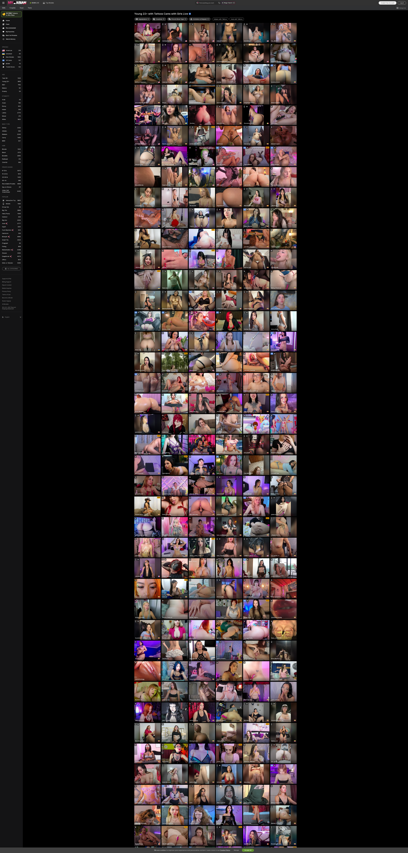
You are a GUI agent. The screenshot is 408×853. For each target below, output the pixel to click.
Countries (159, 19)
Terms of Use (6, 294)
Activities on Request (200, 19)
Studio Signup (6, 301)
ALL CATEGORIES (12, 268)
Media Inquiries (6, 288)
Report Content (6, 285)
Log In (402, 3)
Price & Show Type (177, 19)
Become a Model (7, 298)
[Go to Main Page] (17, 3)
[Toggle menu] (3, 3)
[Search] (219, 2)
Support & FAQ (6, 278)
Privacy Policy (6, 291)
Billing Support (6, 282)
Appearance (143, 19)
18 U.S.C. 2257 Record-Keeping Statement (9, 308)
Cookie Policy (225, 850)
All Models (5, 304)
